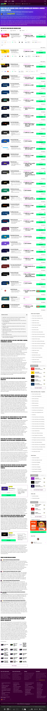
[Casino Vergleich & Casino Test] (4, 4)
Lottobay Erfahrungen (38, 513)
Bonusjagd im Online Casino (5, 685)
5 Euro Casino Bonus (35, 405)
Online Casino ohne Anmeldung (37, 348)
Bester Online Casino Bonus (5, 581)
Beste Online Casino (4, 561)
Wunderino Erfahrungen (14, 146)
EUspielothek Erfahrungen (14, 235)
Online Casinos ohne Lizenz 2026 (15, 658)
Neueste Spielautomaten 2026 (15, 662)
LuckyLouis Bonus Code (27, 139)
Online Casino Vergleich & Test (37, 315)
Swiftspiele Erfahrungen (14, 98)
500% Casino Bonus (35, 403)
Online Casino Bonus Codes (36, 394)
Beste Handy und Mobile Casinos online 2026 (6, 649)
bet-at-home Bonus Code (27, 83)
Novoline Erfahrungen (14, 75)
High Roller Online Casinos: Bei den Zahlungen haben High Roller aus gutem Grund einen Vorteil (14, 329)
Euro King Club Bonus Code (28, 304)
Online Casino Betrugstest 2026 (15, 654)
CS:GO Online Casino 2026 (6, 658)
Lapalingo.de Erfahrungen (14, 170)
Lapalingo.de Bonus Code (27, 170)
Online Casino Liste (35, 327)
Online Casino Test (6, 644)
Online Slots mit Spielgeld (36, 462)
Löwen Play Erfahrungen (14, 122)
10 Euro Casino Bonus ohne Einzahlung (38, 419)
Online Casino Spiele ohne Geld (37, 460)
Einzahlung (34, 414)
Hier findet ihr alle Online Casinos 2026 (15, 650)
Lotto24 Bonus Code (27, 289)
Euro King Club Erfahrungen (15, 304)
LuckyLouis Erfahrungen (14, 139)
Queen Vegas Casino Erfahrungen (15, 264)
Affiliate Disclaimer (39, 692)
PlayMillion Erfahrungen (14, 211)
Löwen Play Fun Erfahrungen (37, 483)
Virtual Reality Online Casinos (36, 361)
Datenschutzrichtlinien (40, 684)
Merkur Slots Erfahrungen (14, 106)
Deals (22, 1)
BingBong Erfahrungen (14, 196)
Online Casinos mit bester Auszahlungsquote (39, 343)
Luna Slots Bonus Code (27, 114)
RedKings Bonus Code (27, 219)
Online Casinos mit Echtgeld (36, 325)
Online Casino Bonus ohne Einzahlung (38, 407)
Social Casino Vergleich (35, 457)
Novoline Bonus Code (27, 75)
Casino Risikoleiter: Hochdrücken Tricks (6, 691)
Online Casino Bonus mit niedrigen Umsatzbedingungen (39, 446)
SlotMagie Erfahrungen (14, 64)
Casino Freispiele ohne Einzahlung (37, 435)
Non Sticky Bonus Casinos (36, 451)
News (25, 1)
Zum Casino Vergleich (38, 387)
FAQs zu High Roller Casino (7, 334)
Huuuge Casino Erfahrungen (39, 486)
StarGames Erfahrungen (14, 272)
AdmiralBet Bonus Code (27, 281)
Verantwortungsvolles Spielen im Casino (6, 683)
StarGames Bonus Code (27, 272)
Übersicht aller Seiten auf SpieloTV (41, 696)
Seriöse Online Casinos (4, 594)
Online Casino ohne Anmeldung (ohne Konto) (6, 693)
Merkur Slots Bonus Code (27, 106)
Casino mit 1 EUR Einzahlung (29, 686)
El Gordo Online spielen (35, 498)
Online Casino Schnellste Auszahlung (28, 685)
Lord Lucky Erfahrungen (14, 249)
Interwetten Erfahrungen (38, 373)
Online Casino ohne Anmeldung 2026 (15, 644)
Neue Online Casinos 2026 (25, 661)
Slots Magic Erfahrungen (14, 227)
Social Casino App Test (35, 464)
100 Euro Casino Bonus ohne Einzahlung (38, 428)
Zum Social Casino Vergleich (38, 489)
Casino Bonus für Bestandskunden (37, 449)
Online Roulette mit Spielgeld (36, 469)
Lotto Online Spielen (35, 496)
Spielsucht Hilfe (39, 688)
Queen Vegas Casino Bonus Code (28, 264)
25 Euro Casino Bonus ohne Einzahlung (38, 423)
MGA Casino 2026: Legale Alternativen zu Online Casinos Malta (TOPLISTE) (25, 645)
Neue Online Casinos (35, 329)
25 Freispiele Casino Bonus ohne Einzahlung (39, 437)
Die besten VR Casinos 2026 (25, 649)
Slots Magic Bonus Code (27, 227)
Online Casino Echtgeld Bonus (36, 396)
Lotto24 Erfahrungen (13, 289)
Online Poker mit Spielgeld (36, 466)
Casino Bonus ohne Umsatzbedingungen (28, 692)
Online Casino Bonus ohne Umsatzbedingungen (39, 444)
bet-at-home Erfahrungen (14, 83)
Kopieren (45, 35)
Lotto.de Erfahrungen (38, 509)
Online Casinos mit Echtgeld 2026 (25, 658)
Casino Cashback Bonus (36, 430)
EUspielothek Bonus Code (27, 235)
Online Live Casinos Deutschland (37, 357)
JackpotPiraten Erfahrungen (15, 181)
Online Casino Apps (16, 689)
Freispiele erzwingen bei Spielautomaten (5, 687)
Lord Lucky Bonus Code (27, 249)
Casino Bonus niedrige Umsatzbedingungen (28, 690)
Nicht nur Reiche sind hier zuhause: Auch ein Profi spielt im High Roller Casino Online (14, 332)
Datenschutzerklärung (40, 689)
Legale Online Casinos (35, 320)
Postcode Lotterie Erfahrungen (37, 506)
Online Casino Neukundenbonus (37, 442)
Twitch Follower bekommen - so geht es (29, 694)
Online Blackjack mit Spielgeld (37, 471)
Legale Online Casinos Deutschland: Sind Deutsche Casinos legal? (6, 654)
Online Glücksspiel (35, 352)
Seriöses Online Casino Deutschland (16, 685)
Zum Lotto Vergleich (38, 516)
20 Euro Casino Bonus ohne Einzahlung (38, 421)
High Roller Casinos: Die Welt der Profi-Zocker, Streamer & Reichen (14, 317)
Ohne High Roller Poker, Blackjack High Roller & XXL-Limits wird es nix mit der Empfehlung (14, 321)
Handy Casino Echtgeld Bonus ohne (37, 412)
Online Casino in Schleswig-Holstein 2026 (6, 662)
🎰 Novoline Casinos (25, 3)
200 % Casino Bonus (35, 398)
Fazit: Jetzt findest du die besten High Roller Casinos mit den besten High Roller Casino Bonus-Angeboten (15, 337)
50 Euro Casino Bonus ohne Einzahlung (38, 426)
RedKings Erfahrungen (14, 219)
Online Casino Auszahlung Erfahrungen (38, 341)
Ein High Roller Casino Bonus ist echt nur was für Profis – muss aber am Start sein (14, 324)
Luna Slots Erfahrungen (14, 114)
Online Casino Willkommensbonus (37, 433)
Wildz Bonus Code (26, 161)
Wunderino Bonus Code (27, 146)
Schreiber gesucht (39, 693)
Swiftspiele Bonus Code (27, 98)
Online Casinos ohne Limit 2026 (25, 654)
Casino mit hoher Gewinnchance (17, 690)
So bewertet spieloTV (40, 685)
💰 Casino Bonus (18, 3)
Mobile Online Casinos (35, 350)
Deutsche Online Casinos (5, 602)
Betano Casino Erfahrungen (38, 369)
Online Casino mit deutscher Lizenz (37, 318)
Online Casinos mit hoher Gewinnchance (38, 334)
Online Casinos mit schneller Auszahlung (38, 336)
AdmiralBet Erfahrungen (14, 281)
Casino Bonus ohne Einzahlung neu (37, 410)
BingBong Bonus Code (27, 196)
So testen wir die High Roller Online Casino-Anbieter (11, 318)
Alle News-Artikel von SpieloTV (41, 697)
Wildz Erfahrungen (13, 161)
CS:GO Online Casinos (35, 359)
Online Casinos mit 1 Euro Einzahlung (38, 345)
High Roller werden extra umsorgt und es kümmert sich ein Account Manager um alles (14, 327)
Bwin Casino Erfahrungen (14, 131)
